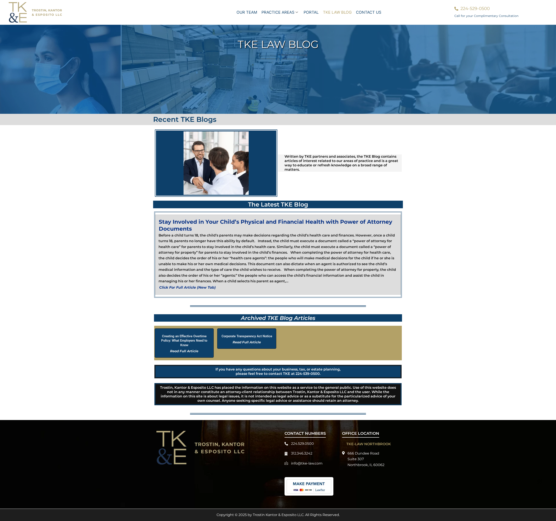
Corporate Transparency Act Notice (247, 336)
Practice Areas (277, 12)
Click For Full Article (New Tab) (187, 287)
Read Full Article (184, 351)
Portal (311, 12)
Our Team (247, 12)
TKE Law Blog (337, 12)
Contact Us (368, 12)
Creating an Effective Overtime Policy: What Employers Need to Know (184, 340)
